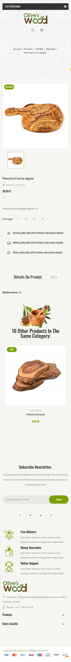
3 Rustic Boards (35, 414)
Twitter (30, 515)
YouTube (40, 515)
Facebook (19, 515)
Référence (9, 292)
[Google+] (34, 218)
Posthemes (21, 650)
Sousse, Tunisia (11, 601)
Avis (54, 276)
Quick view (35, 378)
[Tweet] (26, 218)
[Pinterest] (42, 218)
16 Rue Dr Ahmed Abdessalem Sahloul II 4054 (42, 597)
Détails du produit (28, 276)
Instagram (51, 515)
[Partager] (17, 218)
